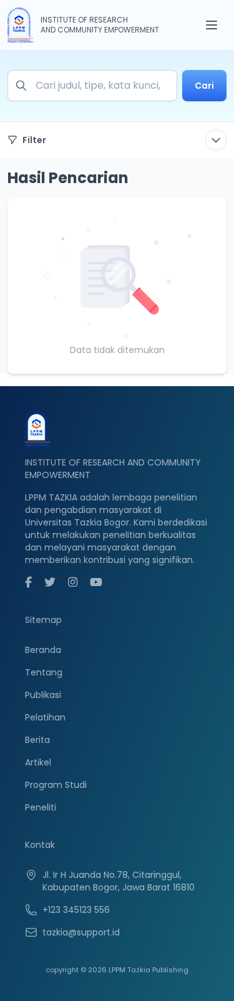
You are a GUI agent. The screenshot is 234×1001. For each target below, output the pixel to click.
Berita (37, 740)
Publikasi (43, 695)
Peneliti (40, 807)
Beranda (43, 650)
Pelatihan (45, 717)
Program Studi (56, 785)
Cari (204, 85)
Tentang (43, 672)
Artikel (38, 762)
